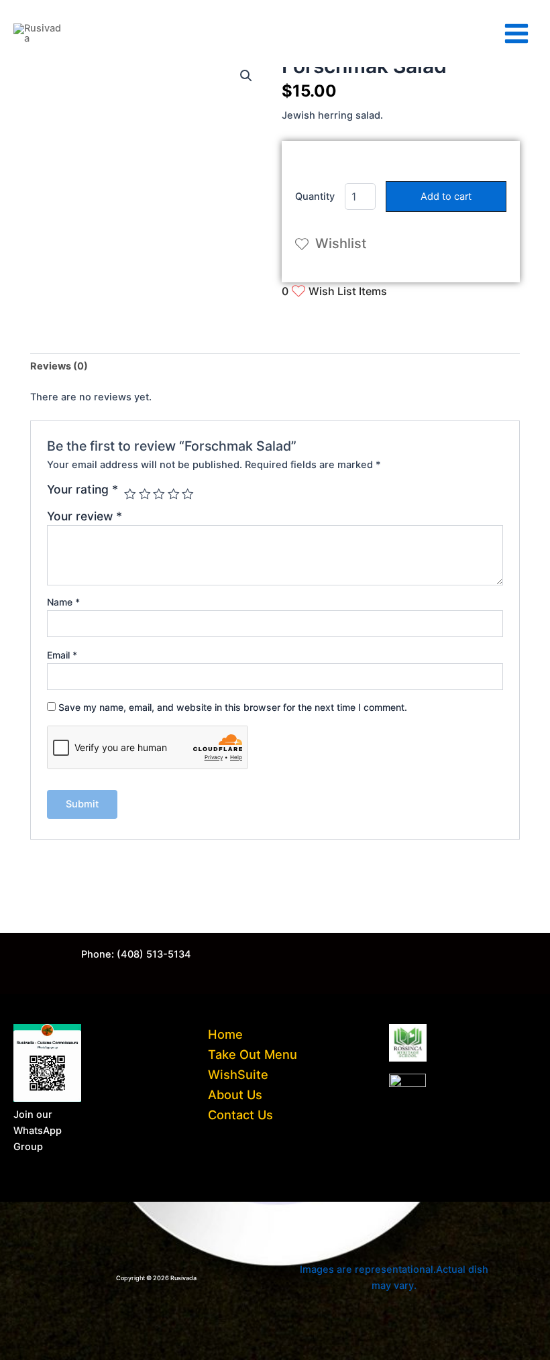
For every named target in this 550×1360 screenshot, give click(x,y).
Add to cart (446, 196)
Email (62, 655)
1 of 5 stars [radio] (130, 494)
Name (63, 602)
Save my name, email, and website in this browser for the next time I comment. (232, 707)
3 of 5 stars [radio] (159, 494)
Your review (84, 516)
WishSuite (238, 1074)
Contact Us (240, 1114)
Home (225, 1034)
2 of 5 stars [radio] (145, 494)
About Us (235, 1094)
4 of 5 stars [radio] (174, 494)
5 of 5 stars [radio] (188, 494)
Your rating (82, 489)
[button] (246, 76)
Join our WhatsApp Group (37, 1131)
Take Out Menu (252, 1054)
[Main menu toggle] (516, 33)
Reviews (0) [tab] (59, 366)
